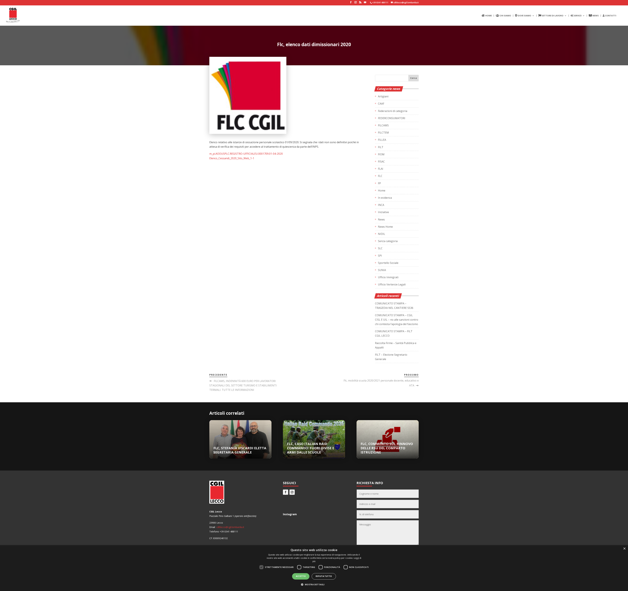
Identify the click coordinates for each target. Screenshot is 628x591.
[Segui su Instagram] (292, 492)
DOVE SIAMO (524, 15)
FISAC (381, 161)
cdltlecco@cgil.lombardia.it (230, 527)
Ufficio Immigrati (388, 277)
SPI (380, 255)
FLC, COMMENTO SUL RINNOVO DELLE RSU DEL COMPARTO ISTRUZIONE (387, 448)
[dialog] (314, 568)
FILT (380, 147)
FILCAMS (383, 125)
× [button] (624, 548)
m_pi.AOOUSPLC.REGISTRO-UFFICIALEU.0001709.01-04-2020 (246, 153)
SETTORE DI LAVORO (552, 15)
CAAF (381, 103)
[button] (313, 584)
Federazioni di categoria (392, 111)
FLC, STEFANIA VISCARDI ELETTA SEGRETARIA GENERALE (239, 450)
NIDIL (381, 234)
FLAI (380, 169)
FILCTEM (383, 132)
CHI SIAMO (505, 15)
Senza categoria (388, 241)
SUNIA (382, 270)
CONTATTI (610, 15)
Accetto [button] (301, 576)
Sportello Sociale (388, 263)
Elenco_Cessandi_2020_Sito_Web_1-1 (231, 158)
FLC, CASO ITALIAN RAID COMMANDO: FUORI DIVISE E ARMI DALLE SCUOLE (310, 448)
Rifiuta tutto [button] (324, 576)
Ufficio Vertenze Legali (392, 284)
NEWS (595, 15)
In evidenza (385, 198)
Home (381, 190)
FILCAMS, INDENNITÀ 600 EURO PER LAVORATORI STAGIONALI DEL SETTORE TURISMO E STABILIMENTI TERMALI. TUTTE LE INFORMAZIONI (243, 385)
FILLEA (382, 140)
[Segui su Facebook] (285, 492)
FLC (380, 176)
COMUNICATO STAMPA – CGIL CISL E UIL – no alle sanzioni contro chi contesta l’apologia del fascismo (396, 319)
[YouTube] (365, 3)
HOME (488, 15)
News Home (385, 226)
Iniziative (383, 212)
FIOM (381, 154)
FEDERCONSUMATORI (391, 118)
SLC (380, 248)
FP (379, 183)
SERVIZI (577, 15)
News (381, 219)
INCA (381, 205)
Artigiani (383, 96)
